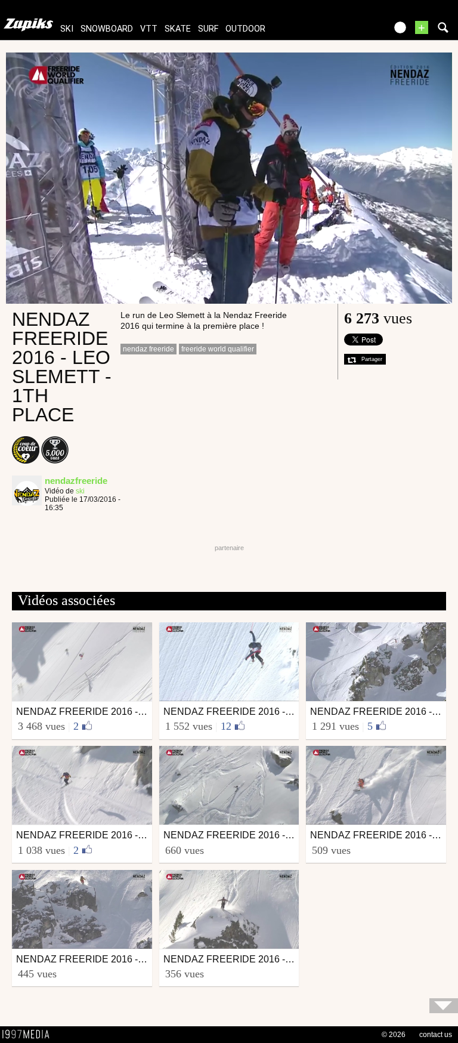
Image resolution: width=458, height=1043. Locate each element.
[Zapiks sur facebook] (351, 31)
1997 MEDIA (29, 1034)
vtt (148, 29)
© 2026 (394, 1034)
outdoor (245, 29)
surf (208, 29)
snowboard (107, 29)
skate (178, 29)
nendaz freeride (148, 349)
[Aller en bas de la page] (443, 1005)
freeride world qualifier (217, 349)
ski (66, 29)
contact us (435, 1034)
